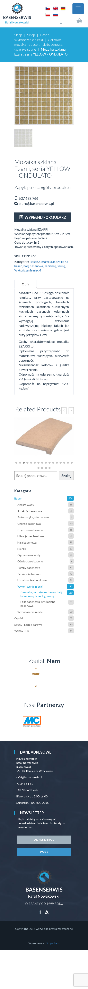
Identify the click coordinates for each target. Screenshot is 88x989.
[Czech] (47, 8)
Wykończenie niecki (28, 40)
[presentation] (64, 410)
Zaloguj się (57, 22)
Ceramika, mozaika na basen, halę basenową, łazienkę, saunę (38, 44)
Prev (19, 677)
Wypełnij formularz (45, 217)
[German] (62, 8)
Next (68, 677)
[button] (16, 462)
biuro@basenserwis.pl (36, 203)
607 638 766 (28, 198)
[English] (55, 8)
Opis (25, 284)
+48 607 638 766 (27, 790)
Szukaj (66, 475)
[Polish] (47, 14)
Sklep (18, 35)
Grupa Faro (52, 943)
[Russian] (54, 14)
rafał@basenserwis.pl (29, 777)
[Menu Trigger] (78, 8)
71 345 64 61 (24, 783)
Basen (44, 35)
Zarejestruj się (66, 22)
